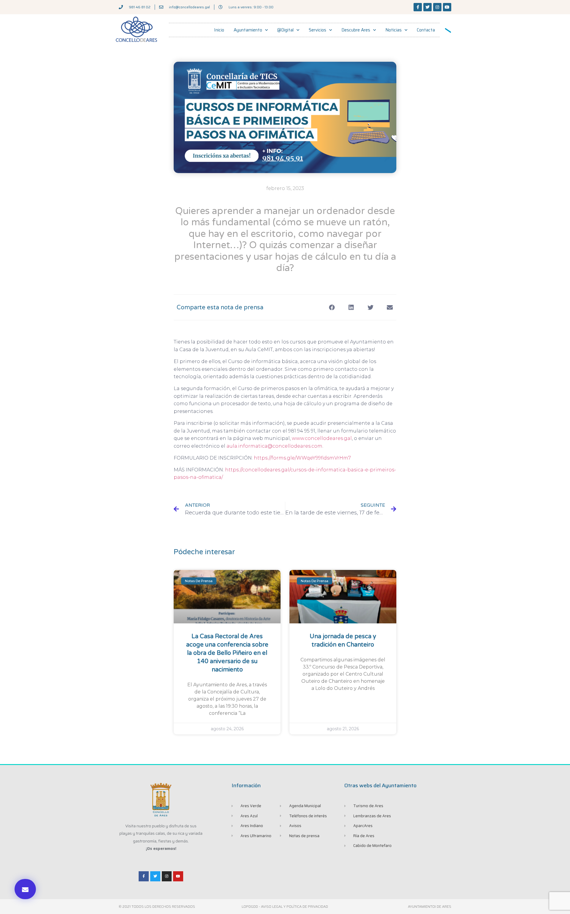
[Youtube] (447, 7)
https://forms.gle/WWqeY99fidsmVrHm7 (302, 458)
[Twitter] (427, 7)
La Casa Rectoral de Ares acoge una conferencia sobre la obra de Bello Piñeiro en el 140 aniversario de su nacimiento (227, 653)
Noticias (393, 30)
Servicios (317, 30)
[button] (25, 889)
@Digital (285, 30)
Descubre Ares (355, 30)
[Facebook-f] (418, 7)
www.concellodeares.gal (322, 438)
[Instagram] (437, 7)
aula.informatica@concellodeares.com (274, 446)
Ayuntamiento (248, 30)
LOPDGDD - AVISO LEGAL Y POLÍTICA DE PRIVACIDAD (285, 906)
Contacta (426, 30)
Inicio (219, 30)
